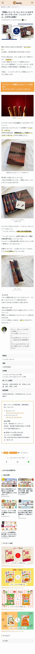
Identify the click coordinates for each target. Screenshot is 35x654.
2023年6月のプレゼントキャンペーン (12, 587)
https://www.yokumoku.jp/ (14, 417)
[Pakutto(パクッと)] (17, 3)
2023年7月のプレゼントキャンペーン (12, 566)
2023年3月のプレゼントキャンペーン (12, 609)
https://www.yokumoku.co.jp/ (15, 413)
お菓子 (5, 452)
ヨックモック (24, 452)
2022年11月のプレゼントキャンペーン (12, 631)
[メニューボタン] (32, 3)
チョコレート (13, 452)
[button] (6, 462)
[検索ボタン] (3, 3)
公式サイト (20, 118)
